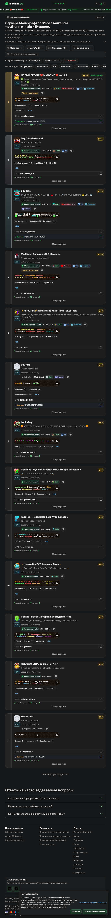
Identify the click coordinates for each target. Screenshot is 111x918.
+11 (57, 447)
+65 (16, 168)
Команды (78, 868)
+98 (54, 494)
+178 (30, 111)
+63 (48, 641)
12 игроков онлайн (31, 482)
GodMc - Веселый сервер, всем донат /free (46, 616)
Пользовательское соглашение (54, 832)
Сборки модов (80, 852)
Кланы (95, 66)
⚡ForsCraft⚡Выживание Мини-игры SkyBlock (49, 310)
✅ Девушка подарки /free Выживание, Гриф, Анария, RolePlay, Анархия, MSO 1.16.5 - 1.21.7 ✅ (62, 80)
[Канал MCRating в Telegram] (16, 889)
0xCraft (25, 364)
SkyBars (26, 191)
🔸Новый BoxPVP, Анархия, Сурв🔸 (41, 564)
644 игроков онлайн (32, 676)
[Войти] (96, 4)
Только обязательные (94, 911)
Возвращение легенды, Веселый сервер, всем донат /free (49, 621)
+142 (17, 226)
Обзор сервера (59, 128)
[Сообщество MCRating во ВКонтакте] (10, 889)
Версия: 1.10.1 (51, 60)
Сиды (76, 856)
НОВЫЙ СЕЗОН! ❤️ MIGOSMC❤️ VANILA (44, 75)
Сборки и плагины (14, 832)
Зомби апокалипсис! (31, 142)
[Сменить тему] (102, 4)
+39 (46, 541)
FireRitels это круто (30, 720)
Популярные (26, 66)
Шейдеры (78, 860)
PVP (54, 66)
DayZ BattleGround (32, 138)
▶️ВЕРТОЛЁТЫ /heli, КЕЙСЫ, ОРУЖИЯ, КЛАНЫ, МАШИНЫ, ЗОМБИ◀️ (54, 426)
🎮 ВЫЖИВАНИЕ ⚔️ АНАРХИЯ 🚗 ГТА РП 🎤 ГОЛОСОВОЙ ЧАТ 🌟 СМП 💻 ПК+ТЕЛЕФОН (56, 196)
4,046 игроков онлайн (32, 325)
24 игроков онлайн (31, 529)
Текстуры (78, 840)
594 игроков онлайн (32, 204)
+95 (16, 342)
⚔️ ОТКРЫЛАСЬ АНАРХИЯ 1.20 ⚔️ (37, 473)
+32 (16, 594)
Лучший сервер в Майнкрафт (35, 258)
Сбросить (71, 60)
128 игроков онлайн (31, 151)
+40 (16, 746)
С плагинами (82, 66)
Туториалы (79, 848)
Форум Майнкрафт (14, 836)
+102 (37, 394)
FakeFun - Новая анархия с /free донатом (44, 517)
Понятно (76, 911)
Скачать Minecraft (82, 832)
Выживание (42, 66)
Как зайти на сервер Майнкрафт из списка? (33, 798)
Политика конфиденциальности (93, 902)
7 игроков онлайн (31, 576)
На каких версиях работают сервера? (30, 806)
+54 (16, 694)
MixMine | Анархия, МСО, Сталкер (40, 254)
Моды (76, 836)
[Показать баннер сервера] (57, 99)
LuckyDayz (27, 422)
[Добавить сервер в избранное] (42, 93)
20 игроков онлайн (31, 266)
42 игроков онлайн (31, 435)
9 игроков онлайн (31, 629)
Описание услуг (47, 844)
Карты (76, 844)
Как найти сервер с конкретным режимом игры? (36, 813)
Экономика (66, 66)
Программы (79, 872)
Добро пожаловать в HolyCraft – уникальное (42, 668)
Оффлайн (27, 377)
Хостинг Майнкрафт (14, 840)
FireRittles (27, 716)
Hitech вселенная (29, 369)
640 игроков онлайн (32, 89)
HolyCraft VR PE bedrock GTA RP (39, 664)
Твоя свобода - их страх (33, 521)
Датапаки (78, 864)
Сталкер (33, 60)
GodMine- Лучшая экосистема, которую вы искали (51, 469)
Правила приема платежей (52, 840)
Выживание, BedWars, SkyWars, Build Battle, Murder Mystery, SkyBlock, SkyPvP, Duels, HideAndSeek (62, 316)
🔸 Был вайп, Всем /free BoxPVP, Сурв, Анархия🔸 (45, 568)
